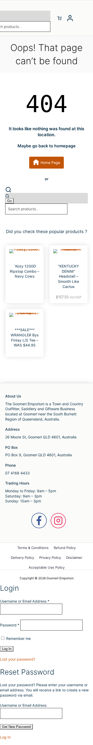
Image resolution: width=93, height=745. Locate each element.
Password (9, 625)
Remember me (18, 638)
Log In (5, 737)
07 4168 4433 (17, 473)
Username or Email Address (24, 601)
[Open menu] (81, 18)
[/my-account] (70, 18)
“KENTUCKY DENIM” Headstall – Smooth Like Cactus (68, 276)
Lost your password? (17, 659)
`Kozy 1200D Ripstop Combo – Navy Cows (24, 271)
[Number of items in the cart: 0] (59, 18)
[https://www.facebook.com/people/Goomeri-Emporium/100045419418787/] (39, 520)
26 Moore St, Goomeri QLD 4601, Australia (40, 437)
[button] (46, 189)
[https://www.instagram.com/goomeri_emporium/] (58, 520)
